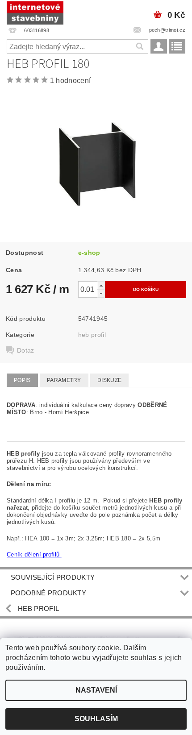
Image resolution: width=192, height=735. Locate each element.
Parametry (64, 380)
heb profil (92, 334)
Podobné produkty (48, 593)
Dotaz (25, 350)
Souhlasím (96, 719)
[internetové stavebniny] (35, 11)
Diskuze (109, 380)
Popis (22, 380)
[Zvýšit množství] (101, 285)
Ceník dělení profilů (34, 554)
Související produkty (53, 577)
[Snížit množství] (101, 293)
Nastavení (96, 690)
